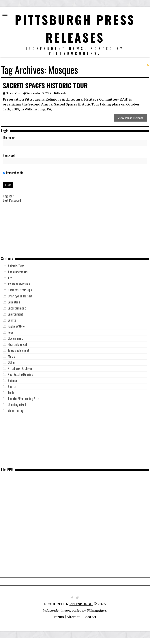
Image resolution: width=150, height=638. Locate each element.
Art (10, 277)
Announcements (17, 271)
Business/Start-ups (20, 290)
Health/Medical (17, 344)
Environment (15, 314)
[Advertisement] (75, 232)
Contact (89, 617)
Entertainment (17, 308)
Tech (11, 392)
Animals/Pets (16, 265)
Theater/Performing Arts (23, 398)
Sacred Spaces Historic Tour (45, 85)
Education (14, 302)
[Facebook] (72, 598)
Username (9, 137)
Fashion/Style (16, 326)
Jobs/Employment (18, 350)
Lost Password (12, 200)
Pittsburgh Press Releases (75, 28)
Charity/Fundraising (20, 296)
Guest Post (13, 93)
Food (11, 332)
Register (8, 196)
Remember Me (14, 172)
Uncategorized (17, 404)
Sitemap (73, 617)
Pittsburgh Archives (20, 368)
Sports (12, 386)
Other (11, 362)
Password (9, 155)
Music (11, 356)
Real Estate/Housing (20, 374)
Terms (59, 617)
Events (62, 93)
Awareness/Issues (19, 284)
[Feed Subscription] (148, 65)
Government (15, 338)
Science (13, 380)
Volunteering (16, 410)
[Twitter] (77, 598)
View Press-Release (130, 118)
